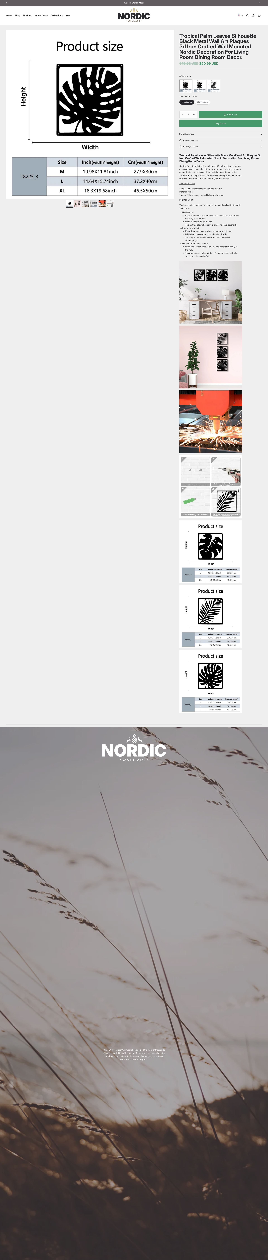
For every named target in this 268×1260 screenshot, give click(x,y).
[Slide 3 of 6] (85, 203)
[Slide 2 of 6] (77, 203)
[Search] (247, 15)
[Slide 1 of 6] (69, 203)
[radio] (185, 86)
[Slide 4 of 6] (93, 203)
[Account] (253, 15)
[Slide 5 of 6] (102, 203)
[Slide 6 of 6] (110, 203)
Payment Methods (190, 140)
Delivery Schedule (190, 147)
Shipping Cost (188, 134)
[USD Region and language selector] (240, 15)
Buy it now (221, 123)
